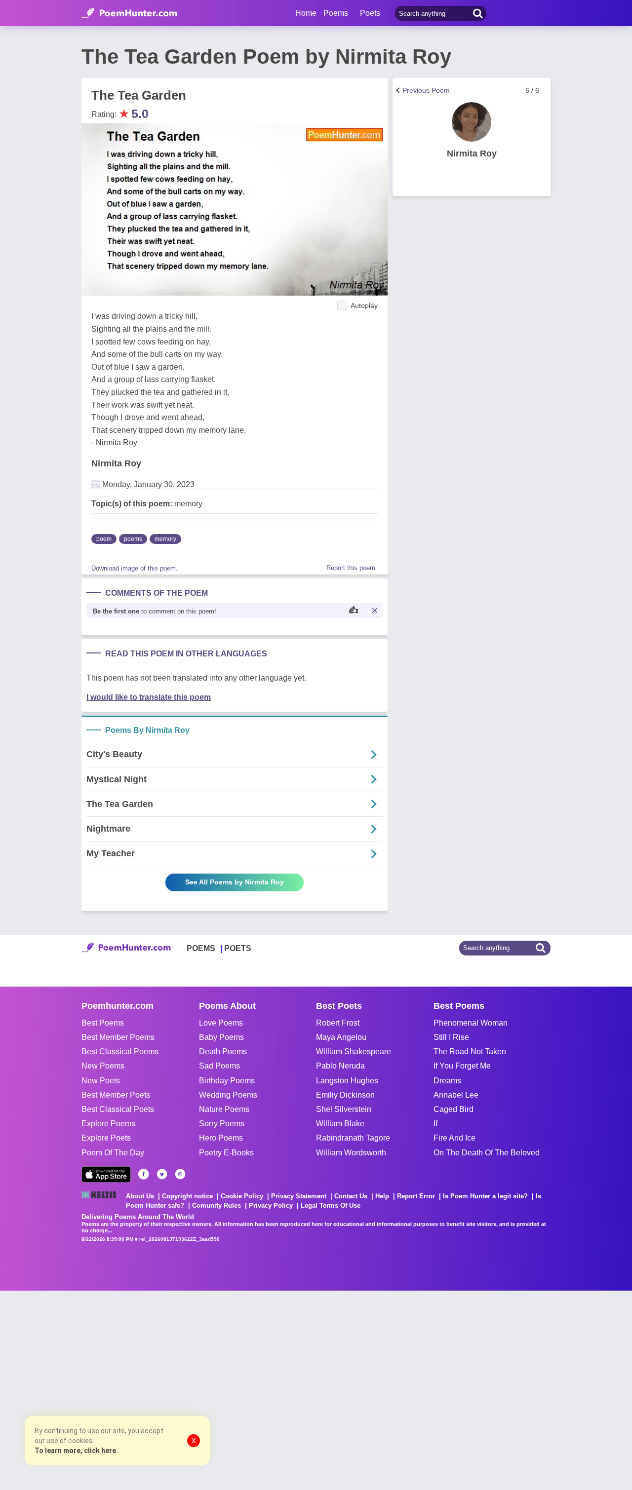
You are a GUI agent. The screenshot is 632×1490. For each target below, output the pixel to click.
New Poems (102, 1066)
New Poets (100, 1080)
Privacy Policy (271, 1205)
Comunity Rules (216, 1205)
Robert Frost (337, 1023)
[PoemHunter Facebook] (143, 1174)
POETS (237, 948)
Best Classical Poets (117, 1109)
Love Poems (221, 1023)
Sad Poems (219, 1066)
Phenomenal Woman (471, 1023)
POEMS (201, 948)
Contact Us (350, 1196)
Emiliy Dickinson (345, 1095)
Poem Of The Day (112, 1152)
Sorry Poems (221, 1123)
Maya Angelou (341, 1037)
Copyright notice (187, 1196)
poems (133, 538)
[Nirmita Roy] (471, 122)
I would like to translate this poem (148, 697)
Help (382, 1196)
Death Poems (223, 1051)
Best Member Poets (115, 1095)
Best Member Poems (118, 1037)
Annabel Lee (456, 1095)
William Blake (340, 1123)
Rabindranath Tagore (353, 1138)
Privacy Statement (298, 1196)
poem (104, 538)
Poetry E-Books (226, 1152)
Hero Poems (221, 1138)
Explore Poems (108, 1123)
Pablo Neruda (340, 1066)
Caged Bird (454, 1109)
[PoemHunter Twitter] (162, 1174)
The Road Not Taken (470, 1051)
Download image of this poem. (134, 568)
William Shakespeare (353, 1051)
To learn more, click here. (76, 1450)
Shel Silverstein (343, 1109)
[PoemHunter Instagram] (180, 1174)
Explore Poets (106, 1138)
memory (165, 538)
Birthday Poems (227, 1080)
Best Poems (102, 1023)
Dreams (447, 1080)
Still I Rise (451, 1037)
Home (305, 13)
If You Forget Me (462, 1066)
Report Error (416, 1196)
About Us (140, 1196)
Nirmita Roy (116, 463)
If (435, 1123)
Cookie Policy (242, 1196)
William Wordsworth (351, 1152)
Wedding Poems (228, 1095)
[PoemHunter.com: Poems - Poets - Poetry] (129, 13)
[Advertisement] (148, 1389)
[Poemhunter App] (106, 1174)
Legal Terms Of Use (330, 1205)
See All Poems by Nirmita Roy (234, 882)
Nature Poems (224, 1109)
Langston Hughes (347, 1080)
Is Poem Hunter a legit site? (485, 1196)
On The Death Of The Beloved (487, 1152)
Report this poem (350, 568)
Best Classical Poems (119, 1051)
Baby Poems (221, 1037)
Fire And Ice (454, 1138)
